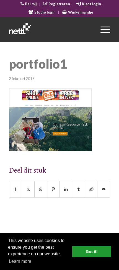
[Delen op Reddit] (91, 189)
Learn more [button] (20, 261)
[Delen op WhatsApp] (41, 189)
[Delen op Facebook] (15, 189)
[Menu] (102, 29)
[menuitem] (29, 4)
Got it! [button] (92, 251)
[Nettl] (49, 29)
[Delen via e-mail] (103, 189)
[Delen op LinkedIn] (66, 189)
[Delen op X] (28, 189)
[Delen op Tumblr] (78, 189)
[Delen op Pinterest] (53, 189)
